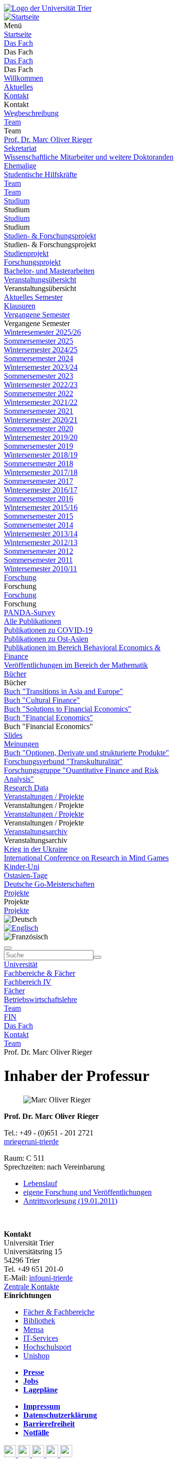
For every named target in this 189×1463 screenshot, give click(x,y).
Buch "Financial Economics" (48, 717)
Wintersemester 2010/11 (40, 569)
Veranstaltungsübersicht (40, 279)
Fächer (14, 991)
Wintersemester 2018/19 (41, 455)
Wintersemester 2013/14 (41, 534)
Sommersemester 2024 (38, 358)
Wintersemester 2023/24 (41, 367)
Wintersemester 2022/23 (41, 385)
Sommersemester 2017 (38, 481)
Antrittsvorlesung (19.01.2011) (70, 1201)
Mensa (33, 1329)
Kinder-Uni (21, 866)
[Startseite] (48, 8)
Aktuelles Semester (33, 297)
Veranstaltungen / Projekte (44, 796)
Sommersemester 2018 (38, 463)
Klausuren (19, 306)
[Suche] (8, 948)
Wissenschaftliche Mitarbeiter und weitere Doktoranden (88, 157)
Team (12, 122)
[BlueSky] (25, 1454)
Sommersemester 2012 (38, 551)
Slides (13, 735)
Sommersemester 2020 (38, 428)
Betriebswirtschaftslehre (40, 999)
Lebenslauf (40, 1183)
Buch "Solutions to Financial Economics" (67, 709)
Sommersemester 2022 (38, 393)
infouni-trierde (51, 1278)
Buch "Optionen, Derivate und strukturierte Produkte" (86, 753)
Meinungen (21, 744)
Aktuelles (18, 87)
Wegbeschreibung (31, 113)
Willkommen (23, 78)
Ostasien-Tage (25, 875)
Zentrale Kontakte (31, 1286)
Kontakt (16, 95)
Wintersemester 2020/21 (41, 420)
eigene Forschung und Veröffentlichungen (87, 1192)
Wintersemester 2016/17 (41, 490)
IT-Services (40, 1338)
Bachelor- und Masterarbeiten (49, 271)
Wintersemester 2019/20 (41, 437)
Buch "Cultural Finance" (42, 700)
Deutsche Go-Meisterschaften (49, 884)
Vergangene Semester (37, 315)
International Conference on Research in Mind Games (86, 858)
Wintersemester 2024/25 (41, 350)
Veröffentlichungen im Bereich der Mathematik (76, 665)
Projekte (16, 893)
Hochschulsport (47, 1347)
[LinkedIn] (66, 1454)
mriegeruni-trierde (31, 1141)
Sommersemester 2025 (38, 341)
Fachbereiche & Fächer (39, 973)
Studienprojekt (26, 253)
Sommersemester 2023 (38, 376)
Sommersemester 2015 (38, 516)
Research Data (26, 788)
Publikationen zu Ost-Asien (46, 639)
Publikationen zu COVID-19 (48, 630)
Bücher (15, 674)
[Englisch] (21, 928)
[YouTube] (39, 1454)
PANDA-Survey (29, 612)
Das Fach (18, 43)
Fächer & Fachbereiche (58, 1312)
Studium (17, 201)
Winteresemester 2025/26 (42, 332)
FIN (10, 1017)
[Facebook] (11, 1454)
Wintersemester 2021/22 (41, 402)
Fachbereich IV (27, 982)
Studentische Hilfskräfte (40, 174)
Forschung (20, 577)
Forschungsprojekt (32, 262)
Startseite (18, 34)
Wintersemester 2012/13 (41, 542)
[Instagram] (53, 1454)
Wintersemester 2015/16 (41, 507)
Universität (20, 964)
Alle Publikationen (32, 621)
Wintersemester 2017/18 (41, 472)
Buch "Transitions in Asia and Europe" (63, 691)
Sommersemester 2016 (38, 498)
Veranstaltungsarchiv (35, 831)
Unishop (36, 1356)
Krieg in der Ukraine (35, 849)
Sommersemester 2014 (38, 525)
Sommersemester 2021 (38, 411)
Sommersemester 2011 (38, 560)
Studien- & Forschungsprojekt (50, 236)
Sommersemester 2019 (38, 446)
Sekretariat (20, 148)
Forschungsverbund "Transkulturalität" (63, 761)
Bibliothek (39, 1321)
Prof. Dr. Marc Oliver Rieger (48, 139)
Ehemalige (20, 166)
